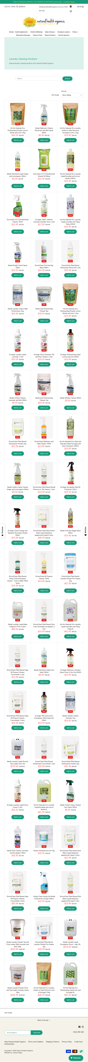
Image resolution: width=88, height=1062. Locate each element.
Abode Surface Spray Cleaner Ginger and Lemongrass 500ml (17, 488)
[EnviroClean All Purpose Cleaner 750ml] (44, 562)
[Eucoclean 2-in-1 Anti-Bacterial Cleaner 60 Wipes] (44, 159)
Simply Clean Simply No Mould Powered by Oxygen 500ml (44, 897)
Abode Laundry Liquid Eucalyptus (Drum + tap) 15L (70, 943)
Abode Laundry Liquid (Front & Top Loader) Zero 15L (17, 763)
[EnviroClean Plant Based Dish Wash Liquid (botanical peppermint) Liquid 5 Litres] (44, 516)
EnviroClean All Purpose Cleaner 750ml (44, 577)
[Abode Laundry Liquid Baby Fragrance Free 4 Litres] (17, 610)
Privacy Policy (67, 1042)
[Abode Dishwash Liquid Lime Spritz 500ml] (44, 656)
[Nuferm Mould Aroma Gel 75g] (44, 836)
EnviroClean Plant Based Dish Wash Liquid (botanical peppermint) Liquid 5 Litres (44, 533)
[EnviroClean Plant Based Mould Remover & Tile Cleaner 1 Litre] (44, 473)
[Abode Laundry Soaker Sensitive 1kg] (70, 701)
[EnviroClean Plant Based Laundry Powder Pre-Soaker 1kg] (70, 562)
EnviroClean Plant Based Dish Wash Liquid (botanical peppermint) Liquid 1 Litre (70, 898)
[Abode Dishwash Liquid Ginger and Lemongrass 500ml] (17, 159)
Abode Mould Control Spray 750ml (17, 266)
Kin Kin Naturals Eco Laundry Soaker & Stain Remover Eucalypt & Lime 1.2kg (70, 130)
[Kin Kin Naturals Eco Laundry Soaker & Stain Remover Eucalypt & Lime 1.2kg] (70, 114)
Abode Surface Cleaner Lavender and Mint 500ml (18, 399)
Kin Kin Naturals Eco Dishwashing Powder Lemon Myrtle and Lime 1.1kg (70, 311)
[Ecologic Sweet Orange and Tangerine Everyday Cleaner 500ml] (17, 516)
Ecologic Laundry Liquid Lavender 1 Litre (17, 356)
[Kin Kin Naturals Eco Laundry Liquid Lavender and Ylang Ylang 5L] (70, 610)
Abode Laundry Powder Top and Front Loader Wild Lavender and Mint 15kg (17, 944)
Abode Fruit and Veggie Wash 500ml (70, 532)
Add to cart (17, 140)
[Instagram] (71, 11)
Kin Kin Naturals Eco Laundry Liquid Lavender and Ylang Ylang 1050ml (70, 222)
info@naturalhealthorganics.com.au (51, 7)
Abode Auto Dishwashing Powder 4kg (44, 310)
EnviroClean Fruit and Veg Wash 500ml (44, 266)
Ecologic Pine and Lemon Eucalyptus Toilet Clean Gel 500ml (44, 718)
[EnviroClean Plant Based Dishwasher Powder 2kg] (70, 747)
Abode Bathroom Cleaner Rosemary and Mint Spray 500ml (44, 130)
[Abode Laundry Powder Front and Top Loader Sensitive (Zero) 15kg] (17, 973)
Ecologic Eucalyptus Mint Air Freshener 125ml (70, 488)
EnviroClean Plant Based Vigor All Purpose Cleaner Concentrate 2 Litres (17, 718)
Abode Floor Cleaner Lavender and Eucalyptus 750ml (17, 852)
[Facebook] (71, 6)
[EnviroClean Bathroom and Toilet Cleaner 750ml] (44, 427)
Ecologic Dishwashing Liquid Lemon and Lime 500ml (70, 356)
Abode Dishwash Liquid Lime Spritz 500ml (44, 671)
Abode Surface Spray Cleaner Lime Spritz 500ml (70, 806)
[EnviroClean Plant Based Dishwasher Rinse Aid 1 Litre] (70, 251)
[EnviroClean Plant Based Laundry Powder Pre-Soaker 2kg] (44, 928)
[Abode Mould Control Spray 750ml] (17, 251)
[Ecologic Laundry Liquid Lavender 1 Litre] (17, 340)
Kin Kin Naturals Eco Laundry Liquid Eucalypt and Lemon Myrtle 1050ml (70, 176)
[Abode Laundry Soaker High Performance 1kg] (17, 294)
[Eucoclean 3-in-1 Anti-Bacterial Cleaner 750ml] (17, 205)
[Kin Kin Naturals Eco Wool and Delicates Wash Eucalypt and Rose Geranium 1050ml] (70, 427)
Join (13, 7)
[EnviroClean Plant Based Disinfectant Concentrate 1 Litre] (44, 747)
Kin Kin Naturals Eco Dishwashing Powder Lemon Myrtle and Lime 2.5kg (18, 130)
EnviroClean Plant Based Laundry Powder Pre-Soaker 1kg (70, 578)
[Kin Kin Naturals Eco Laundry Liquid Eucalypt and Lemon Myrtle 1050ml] (70, 159)
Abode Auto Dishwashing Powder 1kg (44, 399)
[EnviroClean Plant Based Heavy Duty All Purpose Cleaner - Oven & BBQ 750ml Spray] (17, 562)
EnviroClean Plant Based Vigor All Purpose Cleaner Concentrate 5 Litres (17, 898)
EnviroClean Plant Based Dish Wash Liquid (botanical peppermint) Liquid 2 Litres (70, 853)
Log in (7, 7)
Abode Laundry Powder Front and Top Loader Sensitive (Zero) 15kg (17, 990)
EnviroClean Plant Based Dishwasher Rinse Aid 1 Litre (70, 266)
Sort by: (64, 91)
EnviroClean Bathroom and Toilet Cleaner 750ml (44, 443)
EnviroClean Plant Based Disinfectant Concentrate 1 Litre (44, 763)
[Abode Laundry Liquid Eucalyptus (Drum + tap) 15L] (70, 928)
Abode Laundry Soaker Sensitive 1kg (70, 717)
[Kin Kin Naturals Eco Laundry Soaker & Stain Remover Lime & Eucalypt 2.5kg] (44, 973)
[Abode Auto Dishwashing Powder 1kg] (44, 384)
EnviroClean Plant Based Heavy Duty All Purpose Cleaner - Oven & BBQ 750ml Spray (17, 579)
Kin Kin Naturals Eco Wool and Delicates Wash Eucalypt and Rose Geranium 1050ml (70, 444)
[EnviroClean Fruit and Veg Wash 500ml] (44, 251)
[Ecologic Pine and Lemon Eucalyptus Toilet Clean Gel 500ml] (44, 701)
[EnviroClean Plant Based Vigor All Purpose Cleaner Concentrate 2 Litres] (17, 701)
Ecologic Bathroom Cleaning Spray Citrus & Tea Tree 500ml (70, 671)
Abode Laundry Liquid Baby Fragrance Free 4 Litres (17, 625)
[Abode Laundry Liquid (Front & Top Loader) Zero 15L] (17, 747)
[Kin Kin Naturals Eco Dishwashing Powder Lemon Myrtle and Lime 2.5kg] (17, 114)
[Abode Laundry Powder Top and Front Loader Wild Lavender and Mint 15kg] (17, 928)
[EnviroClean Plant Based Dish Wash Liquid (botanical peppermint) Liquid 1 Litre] (70, 882)
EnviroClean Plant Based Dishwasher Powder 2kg (70, 763)
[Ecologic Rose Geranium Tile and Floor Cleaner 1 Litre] (44, 340)
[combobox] (27, 6)
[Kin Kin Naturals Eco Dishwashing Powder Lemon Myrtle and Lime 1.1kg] (70, 294)
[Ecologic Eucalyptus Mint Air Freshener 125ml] (70, 473)
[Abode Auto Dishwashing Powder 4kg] (44, 294)
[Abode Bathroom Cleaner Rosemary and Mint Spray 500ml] (44, 114)
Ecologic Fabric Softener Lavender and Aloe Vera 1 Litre (44, 221)
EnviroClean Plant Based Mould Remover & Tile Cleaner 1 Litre (44, 488)
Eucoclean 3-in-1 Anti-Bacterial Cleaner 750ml (17, 221)
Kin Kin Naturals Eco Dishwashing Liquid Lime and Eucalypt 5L (70, 990)
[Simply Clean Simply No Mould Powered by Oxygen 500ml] (44, 882)
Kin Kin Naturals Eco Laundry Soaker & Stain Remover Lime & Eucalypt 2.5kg (44, 990)
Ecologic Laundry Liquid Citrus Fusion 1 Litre (17, 806)
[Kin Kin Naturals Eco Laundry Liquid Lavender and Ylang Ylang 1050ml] (70, 205)
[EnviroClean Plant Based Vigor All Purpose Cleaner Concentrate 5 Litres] (17, 882)
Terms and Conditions (35, 1042)
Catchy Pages (17, 1052)
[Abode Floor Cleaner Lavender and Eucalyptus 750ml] (17, 836)
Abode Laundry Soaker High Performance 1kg (17, 310)
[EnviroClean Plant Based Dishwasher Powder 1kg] (17, 427)
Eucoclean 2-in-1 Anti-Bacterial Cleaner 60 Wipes (44, 175)
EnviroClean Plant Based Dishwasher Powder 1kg (17, 443)
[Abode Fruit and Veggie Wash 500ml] (70, 516)
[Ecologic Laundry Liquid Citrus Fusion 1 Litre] (17, 790)
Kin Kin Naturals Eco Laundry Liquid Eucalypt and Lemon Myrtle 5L (44, 807)
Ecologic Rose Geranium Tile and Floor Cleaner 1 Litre (44, 356)
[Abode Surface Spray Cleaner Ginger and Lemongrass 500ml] (17, 473)
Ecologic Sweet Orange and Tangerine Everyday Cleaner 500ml (18, 533)
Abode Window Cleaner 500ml (70, 398)
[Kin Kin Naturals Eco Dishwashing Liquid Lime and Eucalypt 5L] (70, 973)
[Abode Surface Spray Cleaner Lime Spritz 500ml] (70, 790)
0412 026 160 (78, 1032)
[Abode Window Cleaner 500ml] (70, 384)
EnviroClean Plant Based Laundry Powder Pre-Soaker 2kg (44, 944)
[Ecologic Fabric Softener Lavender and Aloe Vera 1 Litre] (44, 205)
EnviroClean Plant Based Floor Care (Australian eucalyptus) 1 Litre (44, 626)
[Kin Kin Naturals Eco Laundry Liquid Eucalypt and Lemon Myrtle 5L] (44, 790)
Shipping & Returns (52, 1042)
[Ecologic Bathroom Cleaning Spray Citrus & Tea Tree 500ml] (70, 656)
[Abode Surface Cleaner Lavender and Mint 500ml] (17, 384)
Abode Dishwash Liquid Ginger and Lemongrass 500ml (17, 175)
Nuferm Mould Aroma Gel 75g (44, 851)
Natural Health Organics (25, 1050)
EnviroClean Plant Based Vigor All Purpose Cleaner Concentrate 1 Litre (17, 672)
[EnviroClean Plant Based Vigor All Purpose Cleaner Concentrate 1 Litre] (17, 656)
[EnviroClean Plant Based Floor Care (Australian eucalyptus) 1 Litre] (44, 610)
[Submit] (17, 6)
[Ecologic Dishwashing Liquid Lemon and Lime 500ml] (70, 340)
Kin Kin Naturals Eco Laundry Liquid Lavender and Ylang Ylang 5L (70, 626)
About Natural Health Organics (15, 1042)
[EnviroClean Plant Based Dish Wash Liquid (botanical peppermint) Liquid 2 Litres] (70, 836)
